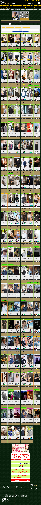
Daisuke (23, 132)
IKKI (24, 346)
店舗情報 (6, 5)
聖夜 (17, 185)
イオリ (17, 61)
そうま (30, 275)
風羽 (4, 257)
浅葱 (30, 257)
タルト (11, 132)
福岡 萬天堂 (25, 496)
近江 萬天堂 (3, 495)
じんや (30, 150)
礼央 (17, 346)
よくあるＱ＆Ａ (13, 486)
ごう (4, 239)
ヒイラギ (17, 275)
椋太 (4, 275)
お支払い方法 (13, 487)
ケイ (17, 150)
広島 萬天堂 (25, 495)
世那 (17, 257)
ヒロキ (11, 79)
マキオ (30, 132)
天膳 (17, 436)
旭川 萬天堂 (3, 492)
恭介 (30, 436)
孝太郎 (17, 167)
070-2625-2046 (31, 1)
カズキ (11, 185)
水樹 (11, 346)
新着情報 (17, 486)
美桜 (4, 203)
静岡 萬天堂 (16, 494)
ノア (37, 275)
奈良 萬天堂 (13, 495)
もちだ (4, 61)
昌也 (4, 150)
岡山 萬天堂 (22, 495)
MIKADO (36, 185)
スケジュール (19, 5)
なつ (37, 132)
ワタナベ (4, 329)
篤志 (30, 400)
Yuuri (11, 97)
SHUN (23, 150)
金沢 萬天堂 (9, 494)
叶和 (4, 221)
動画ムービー (8, 486)
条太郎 (30, 382)
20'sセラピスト (23, 5)
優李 (24, 418)
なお (24, 79)
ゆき (37, 400)
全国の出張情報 (3, 487)
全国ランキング (13, 488)
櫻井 (4, 382)
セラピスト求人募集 (18, 488)
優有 (37, 203)
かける (30, 79)
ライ (11, 167)
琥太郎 (23, 257)
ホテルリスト (22, 487)
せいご (4, 436)
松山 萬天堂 (19, 496)
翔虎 (11, 61)
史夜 (17, 203)
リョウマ (17, 329)
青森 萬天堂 (16, 492)
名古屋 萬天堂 (22, 494)
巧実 (37, 61)
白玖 (37, 239)
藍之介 (36, 364)
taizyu (36, 329)
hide (4, 97)
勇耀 (11, 364)
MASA (11, 257)
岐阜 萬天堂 (13, 494)
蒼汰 (11, 329)
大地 (30, 43)
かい (4, 132)
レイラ (30, 203)
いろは (17, 382)
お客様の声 (11, 5)
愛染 (37, 97)
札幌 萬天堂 (6, 492)
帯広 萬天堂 (9, 492)
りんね (17, 114)
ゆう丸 (23, 239)
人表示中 (4, 24)
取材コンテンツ (8, 487)
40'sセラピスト (32, 5)
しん (11, 203)
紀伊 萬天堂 (16, 495)
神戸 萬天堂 (19, 495)
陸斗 (11, 221)
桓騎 (37, 221)
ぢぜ (37, 150)
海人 (17, 79)
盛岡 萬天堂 (19, 492)
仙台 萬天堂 (25, 492)
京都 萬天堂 (6, 495)
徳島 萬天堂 (16, 496)
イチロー (4, 418)
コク (24, 167)
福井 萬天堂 (6, 494)
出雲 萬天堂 (6, 496)
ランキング (15, 5)
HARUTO (4, 114)
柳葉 (4, 79)
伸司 (17, 132)
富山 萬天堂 (3, 494)
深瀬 (37, 418)
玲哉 (24, 203)
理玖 (17, 239)
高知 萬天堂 (22, 496)
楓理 (17, 418)
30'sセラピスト (27, 5)
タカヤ (4, 43)
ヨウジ (36, 257)
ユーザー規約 (3, 488)
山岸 (24, 61)
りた (37, 167)
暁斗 (30, 418)
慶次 (24, 221)
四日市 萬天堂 (25, 494)
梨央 (11, 239)
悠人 (4, 167)
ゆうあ (30, 239)
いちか (23, 364)
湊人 (17, 364)
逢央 (30, 185)
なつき (17, 221)
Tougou (23, 275)
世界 (37, 346)
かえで (11, 114)
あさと (23, 97)
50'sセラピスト (36, 5)
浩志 (24, 436)
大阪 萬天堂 (9, 495)
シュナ (30, 221)
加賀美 (11, 275)
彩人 (4, 364)
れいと (17, 97)
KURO (4, 346)
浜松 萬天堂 (19, 494)
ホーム (3, 5)
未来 (24, 400)
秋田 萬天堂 (22, 492)
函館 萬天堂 (13, 492)
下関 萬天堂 (9, 496)
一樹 (37, 114)
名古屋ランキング (8, 488)
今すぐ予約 (11, 49)
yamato (36, 43)
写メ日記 (9, 5)
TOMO (11, 43)
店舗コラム (17, 487)
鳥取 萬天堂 (3, 496)
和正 (11, 382)
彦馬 (24, 43)
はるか (23, 382)
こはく (4, 185)
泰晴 (11, 150)
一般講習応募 (22, 488)
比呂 (30, 167)
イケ (30, 61)
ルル (4, 400)
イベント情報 (22, 486)
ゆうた (17, 43)
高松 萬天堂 (13, 496)
